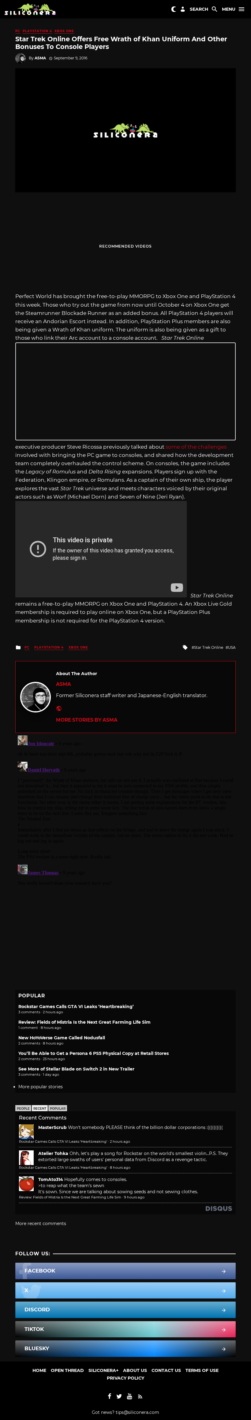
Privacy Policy (125, 1378)
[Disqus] (125, 809)
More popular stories (40, 1086)
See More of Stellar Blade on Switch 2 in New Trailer (76, 1069)
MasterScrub (52, 1127)
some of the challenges (196, 447)
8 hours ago (120, 1167)
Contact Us (166, 1370)
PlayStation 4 (37, 31)
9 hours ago (134, 1197)
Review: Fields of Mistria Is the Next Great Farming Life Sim (84, 1022)
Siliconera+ (103, 1370)
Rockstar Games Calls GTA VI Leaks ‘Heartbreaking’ (76, 1006)
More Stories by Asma (87, 720)
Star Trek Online (208, 647)
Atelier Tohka (53, 1153)
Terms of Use (202, 1370)
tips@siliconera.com (137, 1412)
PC (17, 31)
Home (39, 1370)
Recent (39, 1109)
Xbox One (64, 31)
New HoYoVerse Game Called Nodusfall (61, 1038)
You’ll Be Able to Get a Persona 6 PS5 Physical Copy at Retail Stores (93, 1053)
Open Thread (67, 1370)
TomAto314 (50, 1179)
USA (232, 647)
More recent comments (40, 1223)
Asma (40, 58)
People (23, 1109)
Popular (58, 1109)
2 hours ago (120, 1141)
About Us (135, 1370)
